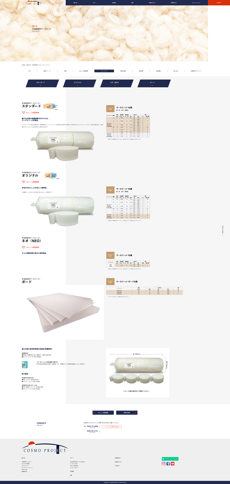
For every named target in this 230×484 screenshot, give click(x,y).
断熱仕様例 (123, 71)
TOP (29, 71)
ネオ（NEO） (115, 82)
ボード (152, 82)
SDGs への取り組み (74, 465)
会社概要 (114, 2)
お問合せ (137, 139)
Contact (219, 2)
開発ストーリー (47, 71)
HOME (23, 64)
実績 (132, 2)
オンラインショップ (196, 2)
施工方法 (176, 71)
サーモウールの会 (73, 463)
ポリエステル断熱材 (26, 463)
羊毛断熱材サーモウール (26, 461)
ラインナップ (104, 71)
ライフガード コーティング (27, 467)
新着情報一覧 (173, 2)
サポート (94, 2)
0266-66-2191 (92, 431)
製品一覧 (75, 2)
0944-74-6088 (92, 426)
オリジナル (77, 82)
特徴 (65, 71)
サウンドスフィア (25, 465)
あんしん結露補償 (83, 71)
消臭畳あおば (24, 471)
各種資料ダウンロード (196, 71)
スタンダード (40, 82)
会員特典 (141, 71)
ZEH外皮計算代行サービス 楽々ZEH (77, 461)
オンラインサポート (74, 467)
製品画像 (158, 71)
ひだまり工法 (24, 469)
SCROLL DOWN (222, 229)
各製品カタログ (152, 2)
